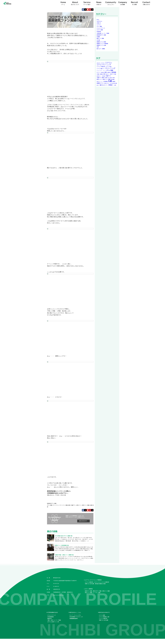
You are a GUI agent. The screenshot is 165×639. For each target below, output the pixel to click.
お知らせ (99, 23)
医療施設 (101, 74)
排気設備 (112, 79)
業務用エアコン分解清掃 (102, 43)
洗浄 (98, 47)
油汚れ (98, 85)
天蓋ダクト (73, 505)
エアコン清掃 (99, 68)
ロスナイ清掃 (100, 30)
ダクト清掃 (49, 505)
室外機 (105, 77)
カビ (104, 68)
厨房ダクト (108, 74)
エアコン (99, 24)
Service (86, 3)
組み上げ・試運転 (101, 48)
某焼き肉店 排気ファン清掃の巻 (64, 555)
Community (110, 3)
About (75, 3)
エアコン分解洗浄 (101, 66)
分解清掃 (113, 72)
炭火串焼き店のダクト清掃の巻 (63, 536)
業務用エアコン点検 (101, 45)
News (98, 3)
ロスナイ (98, 72)
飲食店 (110, 85)
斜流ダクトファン (100, 81)
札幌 (91, 505)
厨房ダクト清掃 (113, 74)
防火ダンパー (105, 85)
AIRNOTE (98, 63)
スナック (104, 70)
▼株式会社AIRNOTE (104, 612)
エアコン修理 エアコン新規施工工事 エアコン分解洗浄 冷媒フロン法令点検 (104, 617)
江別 (111, 83)
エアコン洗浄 (108, 66)
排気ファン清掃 (85, 505)
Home (63, 3)
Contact (146, 3)
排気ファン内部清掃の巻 (62, 545)
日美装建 (105, 81)
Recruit (134, 3)
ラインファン (56, 505)
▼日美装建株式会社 (52, 612)
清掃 (101, 85)
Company (122, 3)
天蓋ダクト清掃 (100, 77)
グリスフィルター (99, 70)
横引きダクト (107, 83)
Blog (98, 19)
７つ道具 (114, 85)
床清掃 (98, 36)
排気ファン (79, 505)
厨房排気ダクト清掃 (51, 503)
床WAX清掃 (110, 77)
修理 (106, 72)
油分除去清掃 (114, 83)
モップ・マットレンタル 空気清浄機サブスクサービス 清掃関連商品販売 (76, 616)
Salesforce (99, 21)
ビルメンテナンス (101, 28)
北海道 (98, 74)
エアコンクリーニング (104, 65)
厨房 (69, 505)
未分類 (98, 40)
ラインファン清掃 (63, 505)
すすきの (103, 63)
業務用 (113, 81)
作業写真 (99, 31)
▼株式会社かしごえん (74, 612)
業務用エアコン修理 (101, 42)
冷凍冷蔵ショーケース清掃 (103, 33)
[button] (83, 9)
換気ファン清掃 (100, 38)
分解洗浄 (109, 72)
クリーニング (110, 68)
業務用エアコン (100, 83)
